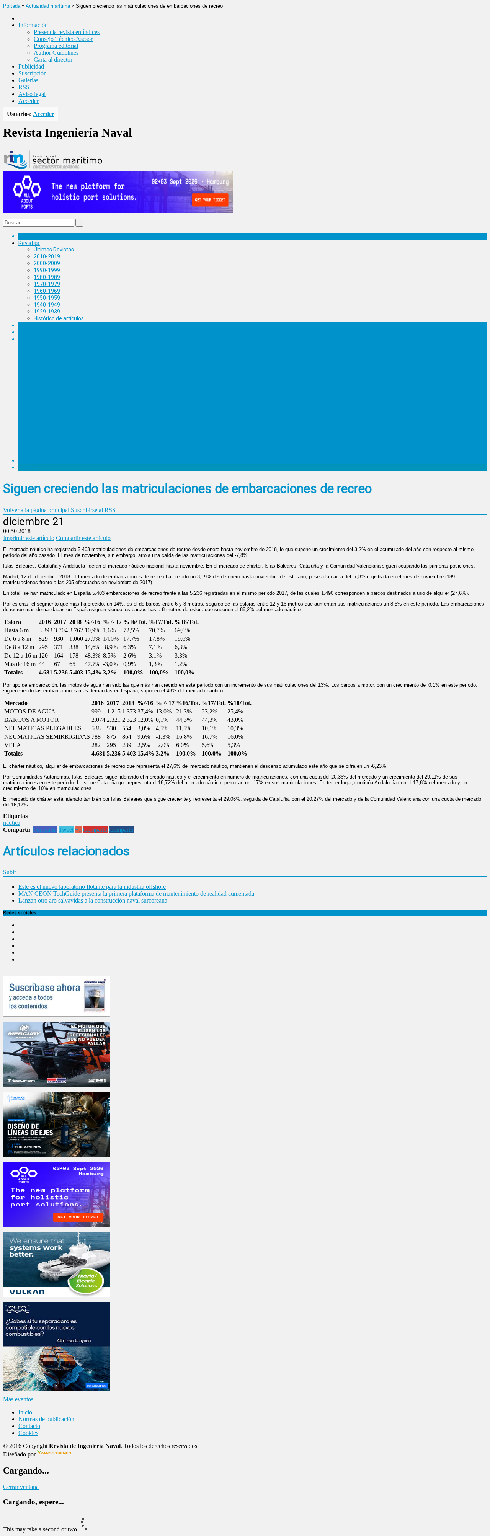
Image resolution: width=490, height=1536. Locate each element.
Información (48, 454)
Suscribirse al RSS (93, 510)
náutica (11, 822)
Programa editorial (56, 45)
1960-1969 (47, 291)
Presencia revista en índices (67, 32)
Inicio (25, 1412)
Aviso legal (32, 94)
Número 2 (45, 406)
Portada (11, 6)
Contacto (29, 1426)
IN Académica (35, 339)
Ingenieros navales (41, 460)
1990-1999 (47, 270)
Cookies (28, 1433)
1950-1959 (47, 298)
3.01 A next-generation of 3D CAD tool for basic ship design (120, 392)
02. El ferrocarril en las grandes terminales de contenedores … (123, 433)
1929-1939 (47, 312)
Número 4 (45, 372)
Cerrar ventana (21, 1487)
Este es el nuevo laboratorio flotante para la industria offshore (92, 886)
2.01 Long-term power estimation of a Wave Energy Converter (123, 413)
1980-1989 (47, 277)
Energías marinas (39, 325)
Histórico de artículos (59, 318)
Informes (29, 332)
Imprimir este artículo (28, 538)
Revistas (28, 243)
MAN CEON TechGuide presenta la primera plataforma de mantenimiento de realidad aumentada (136, 893)
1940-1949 (47, 305)
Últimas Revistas (54, 249)
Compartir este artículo (83, 538)
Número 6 (45, 346)
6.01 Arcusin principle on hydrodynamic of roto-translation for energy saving (140, 352)
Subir (9, 872)
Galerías (28, 80)
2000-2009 (47, 263)
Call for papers (51, 440)
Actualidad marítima (48, 6)
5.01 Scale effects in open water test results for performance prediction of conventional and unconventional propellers (192, 365)
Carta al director (53, 59)
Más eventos (18, 1399)
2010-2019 (47, 256)
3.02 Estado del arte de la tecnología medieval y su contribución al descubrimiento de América (161, 399)
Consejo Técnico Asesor (63, 39)
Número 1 (45, 419)
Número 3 (45, 386)
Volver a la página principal (36, 510)
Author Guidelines (56, 52)
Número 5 (45, 359)
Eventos (28, 467)
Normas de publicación (61, 447)
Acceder (28, 101)
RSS (23, 87)
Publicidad (31, 66)
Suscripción (32, 73)
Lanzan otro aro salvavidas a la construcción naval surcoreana (92, 900)
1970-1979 (47, 284)
